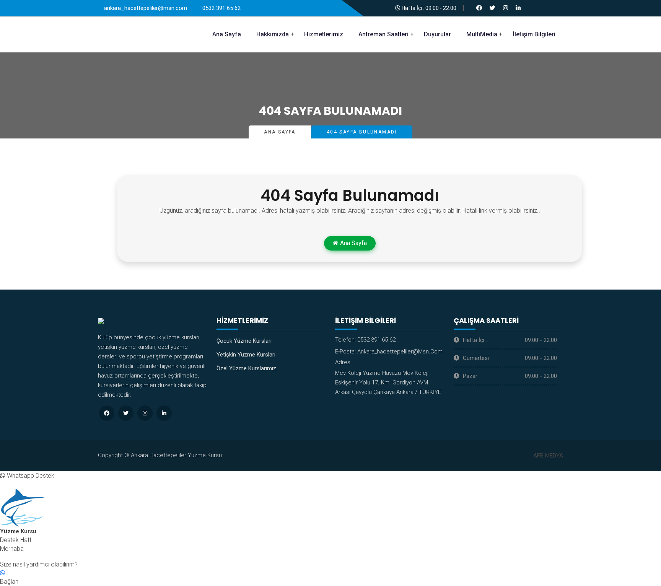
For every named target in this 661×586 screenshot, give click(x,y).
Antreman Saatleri (383, 34)
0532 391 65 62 (376, 339)
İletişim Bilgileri (534, 34)
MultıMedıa (481, 34)
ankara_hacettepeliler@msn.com (400, 351)
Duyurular (437, 34)
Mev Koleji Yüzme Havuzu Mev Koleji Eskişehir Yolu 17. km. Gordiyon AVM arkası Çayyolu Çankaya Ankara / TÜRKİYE (388, 383)
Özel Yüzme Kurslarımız (246, 368)
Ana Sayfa (226, 34)
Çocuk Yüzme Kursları (244, 340)
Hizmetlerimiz (323, 34)
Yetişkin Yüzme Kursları (246, 354)
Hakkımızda (272, 34)
